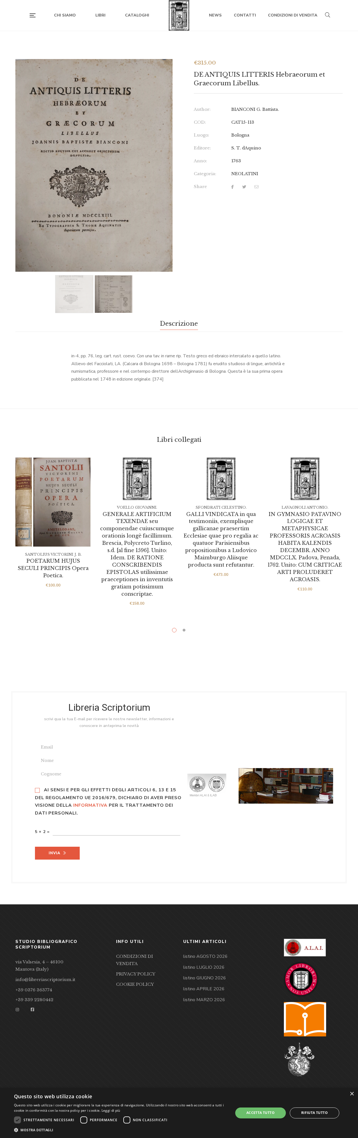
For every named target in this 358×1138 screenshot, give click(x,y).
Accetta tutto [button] (260, 1112)
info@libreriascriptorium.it (45, 979)
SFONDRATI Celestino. (221, 507)
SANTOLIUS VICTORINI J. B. (53, 554)
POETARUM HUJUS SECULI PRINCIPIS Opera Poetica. (53, 568)
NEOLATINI (244, 173)
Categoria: (205, 173)
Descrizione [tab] (179, 323)
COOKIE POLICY (135, 984)
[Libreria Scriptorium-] (179, 15)
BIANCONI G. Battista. (255, 109)
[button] (163, 69)
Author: (202, 109)
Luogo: (201, 135)
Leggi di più (111, 1110)
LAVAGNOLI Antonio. (305, 507)
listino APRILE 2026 (204, 989)
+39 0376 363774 (33, 989)
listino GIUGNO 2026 (204, 978)
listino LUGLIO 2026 (204, 967)
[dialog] (179, 1113)
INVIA (54, 853)
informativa (90, 805)
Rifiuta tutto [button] (314, 1112)
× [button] (352, 1094)
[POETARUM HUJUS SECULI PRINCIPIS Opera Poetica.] (53, 502)
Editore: (202, 148)
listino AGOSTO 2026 (205, 956)
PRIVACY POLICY (135, 974)
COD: (200, 122)
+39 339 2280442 (34, 999)
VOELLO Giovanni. (137, 507)
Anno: (200, 160)
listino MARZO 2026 (204, 1000)
